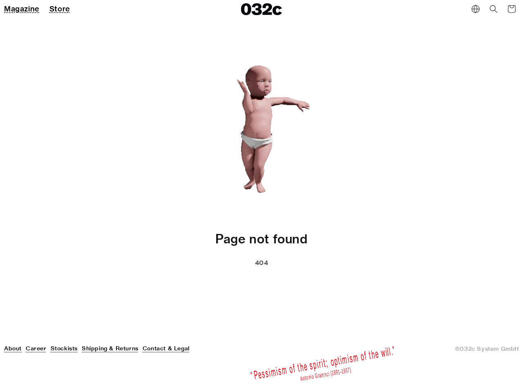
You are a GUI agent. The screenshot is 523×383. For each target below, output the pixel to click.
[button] (494, 9)
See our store (218, 283)
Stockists (64, 348)
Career (36, 348)
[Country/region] (476, 9)
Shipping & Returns (110, 348)
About (13, 348)
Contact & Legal (166, 348)
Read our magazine (297, 283)
